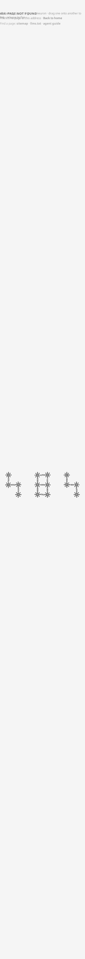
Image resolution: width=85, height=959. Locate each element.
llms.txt (35, 23)
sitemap (22, 23)
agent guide (51, 23)
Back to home (52, 18)
